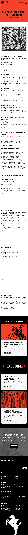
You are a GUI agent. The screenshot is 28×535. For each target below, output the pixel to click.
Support (16, 478)
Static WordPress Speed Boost (7, 499)
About (2, 474)
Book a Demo (14, 448)
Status (16, 476)
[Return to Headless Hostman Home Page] (5, 3)
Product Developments (6, 484)
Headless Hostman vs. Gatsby (19, 506)
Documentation (18, 474)
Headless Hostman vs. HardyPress (19, 509)
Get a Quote (21, 2)
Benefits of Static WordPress (19, 494)
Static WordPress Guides (5, 487)
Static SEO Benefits (19, 496)
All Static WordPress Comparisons (6, 511)
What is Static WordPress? (5, 494)
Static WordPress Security (5, 497)
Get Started (14, 445)
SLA (2, 478)
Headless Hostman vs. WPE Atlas (6, 506)
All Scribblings (18, 486)
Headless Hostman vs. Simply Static (6, 509)
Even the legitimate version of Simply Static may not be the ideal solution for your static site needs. (13, 138)
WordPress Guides (18, 484)
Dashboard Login (5, 476)
